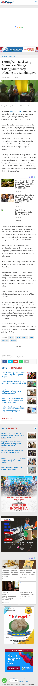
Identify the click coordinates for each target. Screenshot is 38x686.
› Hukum (12, 56)
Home (3, 56)
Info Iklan (24, 679)
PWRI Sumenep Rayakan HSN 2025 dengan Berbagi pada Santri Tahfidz (13, 461)
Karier (18, 679)
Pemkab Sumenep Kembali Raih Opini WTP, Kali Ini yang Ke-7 (12, 451)
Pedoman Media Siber (22, 681)
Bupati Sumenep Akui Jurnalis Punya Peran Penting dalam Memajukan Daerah (11, 444)
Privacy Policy (31, 679)
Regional (13, 340)
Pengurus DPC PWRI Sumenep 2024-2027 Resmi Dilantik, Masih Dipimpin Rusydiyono (12, 435)
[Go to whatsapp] (4, 680)
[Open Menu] (35, 2)
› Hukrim (7, 56)
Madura (24, 337)
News (31, 337)
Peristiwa (5, 340)
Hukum (17, 337)
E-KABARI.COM (15, 111)
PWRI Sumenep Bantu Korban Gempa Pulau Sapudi (11, 468)
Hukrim (10, 337)
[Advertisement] (19, 27)
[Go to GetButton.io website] (4, 684)
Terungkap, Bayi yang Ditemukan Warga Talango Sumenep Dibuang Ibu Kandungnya (18, 67)
